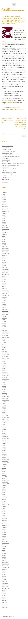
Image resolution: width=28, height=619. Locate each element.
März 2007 (4, 599)
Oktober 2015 (5, 419)
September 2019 (5, 337)
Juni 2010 (4, 530)
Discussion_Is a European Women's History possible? (13, 163)
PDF (16, 100)
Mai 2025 (4, 218)
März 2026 (4, 201)
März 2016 (4, 410)
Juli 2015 (3, 424)
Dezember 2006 (5, 604)
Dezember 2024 (5, 227)
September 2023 (5, 253)
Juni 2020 (4, 321)
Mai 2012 (4, 490)
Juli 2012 (3, 487)
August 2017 (4, 380)
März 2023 (4, 264)
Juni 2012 (4, 489)
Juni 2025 (4, 216)
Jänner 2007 (4, 602)
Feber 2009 (4, 558)
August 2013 (4, 464)
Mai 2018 (4, 365)
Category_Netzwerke (6, 109)
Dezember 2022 (5, 269)
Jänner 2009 (4, 560)
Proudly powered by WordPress (8, 616)
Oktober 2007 (5, 586)
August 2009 (4, 548)
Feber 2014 (4, 454)
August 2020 (4, 318)
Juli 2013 (3, 466)
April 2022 (4, 283)
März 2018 (4, 368)
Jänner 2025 (4, 225)
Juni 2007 (4, 593)
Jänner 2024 (4, 246)
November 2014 (5, 438)
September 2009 (5, 546)
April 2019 (4, 346)
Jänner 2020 (4, 330)
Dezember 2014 (5, 436)
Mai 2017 (4, 386)
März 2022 (4, 285)
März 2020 (4, 326)
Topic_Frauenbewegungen (7, 174)
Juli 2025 (3, 215)
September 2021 (5, 295)
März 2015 (4, 431)
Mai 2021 (4, 302)
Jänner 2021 (4, 309)
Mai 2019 (4, 344)
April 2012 (4, 492)
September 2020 (5, 316)
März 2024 (4, 243)
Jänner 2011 (4, 518)
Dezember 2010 (5, 520)
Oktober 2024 (5, 230)
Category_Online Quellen (7, 153)
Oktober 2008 (5, 565)
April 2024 (4, 241)
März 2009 (4, 557)
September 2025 (5, 211)
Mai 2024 (4, 239)
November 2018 (5, 354)
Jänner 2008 (4, 581)
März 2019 (4, 347)
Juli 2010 (3, 529)
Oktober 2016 (5, 398)
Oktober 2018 (5, 356)
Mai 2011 (4, 511)
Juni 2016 (4, 405)
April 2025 (4, 220)
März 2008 (4, 578)
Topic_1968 (4, 170)
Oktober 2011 (5, 503)
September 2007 (5, 588)
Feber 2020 (4, 328)
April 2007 (4, 597)
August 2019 (4, 339)
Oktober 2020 (5, 314)
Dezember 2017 (5, 373)
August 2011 (4, 506)
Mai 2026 (4, 197)
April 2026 (4, 199)
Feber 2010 (4, 537)
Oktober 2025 (5, 210)
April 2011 (4, 513)
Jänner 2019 (4, 351)
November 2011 (5, 501)
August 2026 (4, 192)
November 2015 (5, 417)
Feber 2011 (4, 517)
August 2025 (4, 213)
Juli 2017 (3, 382)
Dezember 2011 (5, 499)
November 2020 (5, 312)
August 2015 (4, 422)
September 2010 (5, 525)
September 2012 (5, 483)
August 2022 (4, 276)
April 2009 (4, 555)
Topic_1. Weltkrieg (5, 167)
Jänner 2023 (4, 267)
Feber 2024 (4, 244)
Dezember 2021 (5, 290)
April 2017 (4, 387)
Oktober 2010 (5, 524)
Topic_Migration (5, 179)
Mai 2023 (4, 260)
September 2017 (5, 379)
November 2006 (5, 605)
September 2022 (5, 274)
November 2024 (5, 229)
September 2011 (5, 504)
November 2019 (5, 333)
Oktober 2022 (5, 272)
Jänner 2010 (4, 539)
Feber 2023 (4, 265)
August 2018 (4, 360)
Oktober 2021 (5, 293)
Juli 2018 (3, 361)
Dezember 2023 (5, 248)
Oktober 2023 (5, 251)
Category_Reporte (5, 158)
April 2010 (4, 534)
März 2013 (4, 473)
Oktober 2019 (5, 335)
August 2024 (4, 234)
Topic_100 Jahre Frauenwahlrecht (9, 168)
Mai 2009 (4, 553)
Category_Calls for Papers (7, 146)
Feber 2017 (4, 391)
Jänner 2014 (4, 455)
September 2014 (5, 442)
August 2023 (4, 255)
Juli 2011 (3, 508)
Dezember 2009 (5, 541)
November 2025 (5, 208)
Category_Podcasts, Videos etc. (8, 154)
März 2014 (4, 452)
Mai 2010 (4, 532)
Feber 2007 (4, 600)
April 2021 (4, 304)
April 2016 (4, 408)
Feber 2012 (4, 496)
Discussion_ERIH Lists (6, 161)
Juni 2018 (4, 363)
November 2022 (5, 271)
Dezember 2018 (5, 353)
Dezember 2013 (5, 457)
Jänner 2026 (4, 204)
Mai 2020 (4, 323)
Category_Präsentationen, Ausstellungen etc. (11, 156)
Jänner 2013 (4, 476)
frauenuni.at (9, 102)
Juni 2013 (4, 468)
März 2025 (4, 222)
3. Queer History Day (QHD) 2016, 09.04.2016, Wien (7, 120)
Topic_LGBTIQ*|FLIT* (6, 177)
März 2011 (4, 515)
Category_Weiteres (6, 160)
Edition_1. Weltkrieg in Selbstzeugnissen (10, 165)
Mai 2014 (4, 448)
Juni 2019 (4, 342)
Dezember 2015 (5, 415)
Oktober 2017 (5, 377)
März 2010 (4, 536)
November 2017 (5, 375)
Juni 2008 (4, 572)
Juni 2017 (4, 384)
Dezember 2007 (5, 583)
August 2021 (4, 297)
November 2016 (5, 396)
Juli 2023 (3, 257)
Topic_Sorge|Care (5, 181)
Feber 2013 (4, 475)
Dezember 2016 (5, 394)
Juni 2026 (4, 196)
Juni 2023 (4, 258)
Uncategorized (5, 182)
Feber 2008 (4, 579)
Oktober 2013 (5, 461)
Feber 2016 (4, 412)
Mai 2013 (4, 469)
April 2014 (4, 450)
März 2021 (4, 305)
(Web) (22, 32)
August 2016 (4, 401)
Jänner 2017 (4, 393)
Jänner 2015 (4, 435)
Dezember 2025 (5, 206)
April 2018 (4, 367)
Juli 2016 (3, 403)
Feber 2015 (4, 433)
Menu (14, 4)
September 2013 (5, 462)
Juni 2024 (4, 237)
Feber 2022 (4, 286)
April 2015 (4, 429)
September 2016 (5, 400)
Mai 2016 (4, 407)
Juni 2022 (4, 279)
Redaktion (21, 109)
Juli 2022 (3, 278)
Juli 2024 (3, 236)
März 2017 (4, 389)
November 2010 (5, 522)
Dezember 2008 (5, 562)
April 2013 (4, 471)
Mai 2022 (4, 281)
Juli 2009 (3, 550)
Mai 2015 (4, 428)
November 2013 (5, 459)
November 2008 (5, 564)
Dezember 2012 (5, 478)
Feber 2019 (4, 349)
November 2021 (5, 291)
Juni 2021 (4, 300)
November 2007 (5, 585)
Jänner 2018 (4, 372)
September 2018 (5, 358)
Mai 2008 (4, 574)
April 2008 (4, 576)
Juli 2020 (3, 319)
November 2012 (5, 480)
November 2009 (5, 543)
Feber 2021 (4, 307)
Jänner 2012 (4, 497)
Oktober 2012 (5, 482)
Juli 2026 (3, 194)
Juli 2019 (3, 340)
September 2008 (5, 567)
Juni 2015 (4, 426)
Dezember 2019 (5, 332)
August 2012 (4, 485)
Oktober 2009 (5, 544)
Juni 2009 (4, 551)
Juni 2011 (4, 510)
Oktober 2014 (5, 440)
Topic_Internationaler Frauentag (9, 175)
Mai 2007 (4, 595)
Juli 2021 (3, 298)
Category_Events (15, 107)
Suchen (3, 134)
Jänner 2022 (4, 288)
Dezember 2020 (5, 311)
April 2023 (4, 262)
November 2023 (5, 250)
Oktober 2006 (5, 607)
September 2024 (5, 232)
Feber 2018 (4, 370)
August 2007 (4, 590)
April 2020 (4, 325)
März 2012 (4, 494)
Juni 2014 (4, 447)
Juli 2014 (3, 445)
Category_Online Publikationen (8, 151)
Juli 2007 (3, 592)
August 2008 (4, 569)
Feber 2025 (4, 223)
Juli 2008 (3, 571)
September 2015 (5, 421)
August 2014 (4, 443)
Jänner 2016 (4, 414)
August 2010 (4, 527)
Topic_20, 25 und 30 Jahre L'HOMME (9, 172)
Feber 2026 (4, 203)
